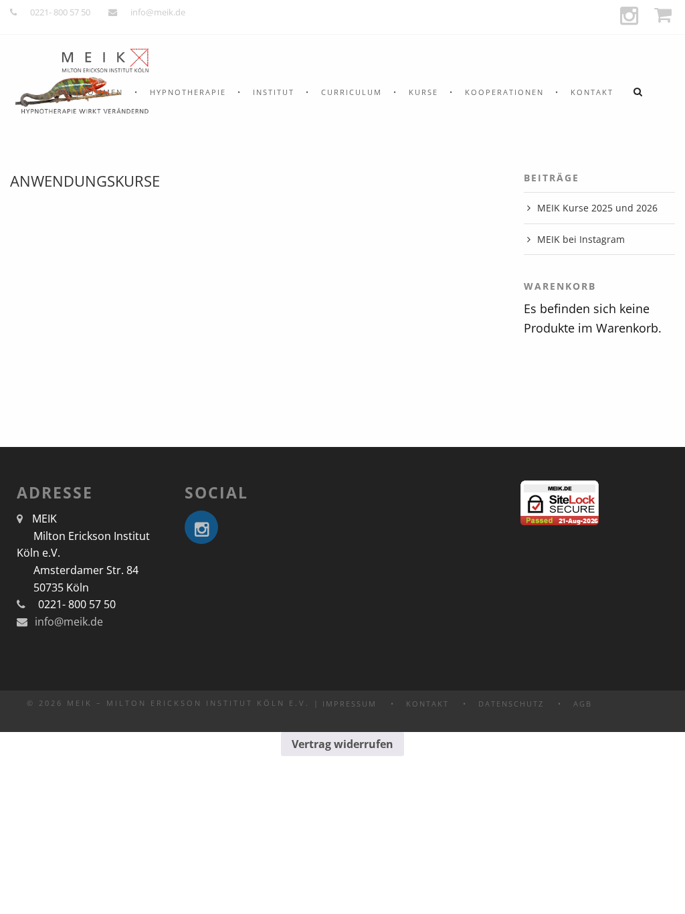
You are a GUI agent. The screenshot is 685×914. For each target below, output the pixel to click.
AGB (582, 703)
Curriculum (351, 92)
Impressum (349, 703)
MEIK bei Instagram (581, 239)
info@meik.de (157, 12)
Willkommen (91, 92)
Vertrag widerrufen (342, 744)
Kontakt (592, 92)
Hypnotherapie (188, 92)
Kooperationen (504, 92)
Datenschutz (511, 703)
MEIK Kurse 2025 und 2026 (597, 207)
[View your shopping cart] (664, 15)
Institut (273, 92)
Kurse (423, 92)
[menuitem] (91, 92)
